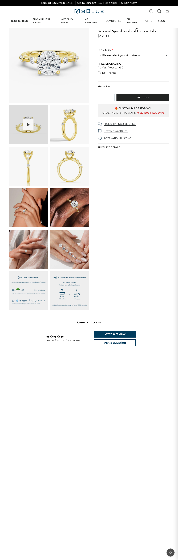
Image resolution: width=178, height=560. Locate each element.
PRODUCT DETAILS (109, 147)
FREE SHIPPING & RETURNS (120, 123)
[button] (44, 21)
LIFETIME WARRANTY (116, 131)
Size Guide (104, 86)
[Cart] (167, 11)
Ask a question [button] (115, 342)
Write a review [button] (115, 334)
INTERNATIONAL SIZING (117, 138)
